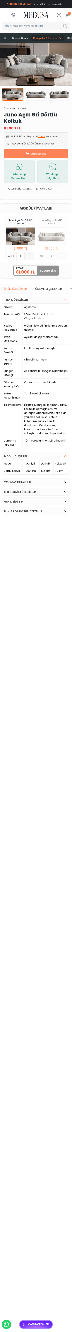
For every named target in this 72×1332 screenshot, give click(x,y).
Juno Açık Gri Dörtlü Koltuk (20, 222)
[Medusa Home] (5, 38)
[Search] (65, 26)
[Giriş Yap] (59, 15)
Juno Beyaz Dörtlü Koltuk (51, 222)
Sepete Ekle (38, 154)
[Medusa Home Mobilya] (36, 15)
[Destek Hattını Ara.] (12, 15)
